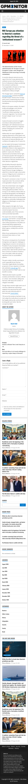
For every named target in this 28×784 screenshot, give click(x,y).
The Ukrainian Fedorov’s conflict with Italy (13, 494)
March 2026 (5, 582)
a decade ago (14, 268)
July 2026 (4, 568)
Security (4, 625)
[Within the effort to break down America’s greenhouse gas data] (14, 649)
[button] (2, 11)
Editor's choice (5, 614)
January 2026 (5, 589)
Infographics (5, 621)
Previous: (13, 344)
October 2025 (5, 600)
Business (4, 610)
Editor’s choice (6, 746)
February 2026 (5, 585)
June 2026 (4, 571)
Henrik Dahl (7, 43)
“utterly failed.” (14, 293)
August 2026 (5, 564)
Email (4, 395)
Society (4, 628)
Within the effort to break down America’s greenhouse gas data (13, 660)
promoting (5, 219)
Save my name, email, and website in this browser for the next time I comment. (14, 408)
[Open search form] (25, 11)
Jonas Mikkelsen (7, 447)
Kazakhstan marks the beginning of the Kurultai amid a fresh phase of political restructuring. (13, 443)
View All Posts (14, 336)
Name (4, 389)
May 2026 (4, 575)
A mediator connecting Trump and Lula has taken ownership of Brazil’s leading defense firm (14, 469)
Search (4, 500)
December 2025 (6, 593)
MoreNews (23, 779)
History (4, 617)
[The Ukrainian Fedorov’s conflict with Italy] (14, 484)
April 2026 (4, 578)
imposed (4, 146)
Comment (5, 368)
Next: (13, 351)
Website (4, 401)
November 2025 (6, 596)
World (4, 27)
